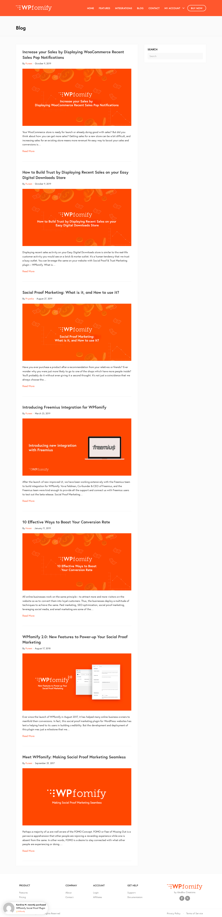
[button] (183, 8)
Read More (28, 151)
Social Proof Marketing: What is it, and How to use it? (70, 292)
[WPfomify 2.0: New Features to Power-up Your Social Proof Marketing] (76, 681)
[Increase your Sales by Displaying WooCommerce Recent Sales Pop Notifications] (76, 96)
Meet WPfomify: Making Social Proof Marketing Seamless (74, 756)
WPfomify (21, 912)
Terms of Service (194, 913)
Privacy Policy (173, 913)
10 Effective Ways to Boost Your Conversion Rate (66, 522)
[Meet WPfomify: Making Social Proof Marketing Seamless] (76, 796)
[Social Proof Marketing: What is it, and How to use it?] (76, 332)
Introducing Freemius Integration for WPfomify (64, 407)
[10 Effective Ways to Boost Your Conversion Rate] (76, 561)
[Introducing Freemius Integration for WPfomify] (76, 446)
